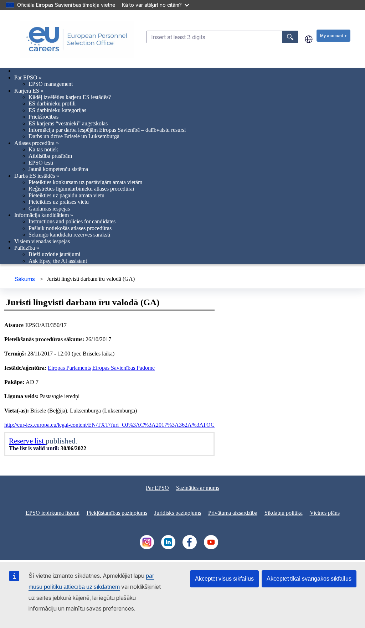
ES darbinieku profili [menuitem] (52, 103)
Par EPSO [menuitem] (28, 77)
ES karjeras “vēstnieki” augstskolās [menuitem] (68, 123)
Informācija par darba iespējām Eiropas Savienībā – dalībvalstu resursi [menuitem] (107, 130)
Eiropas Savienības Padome (123, 368)
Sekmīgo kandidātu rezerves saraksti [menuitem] (69, 235)
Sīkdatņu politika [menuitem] (283, 513)
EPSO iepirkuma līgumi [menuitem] (52, 513)
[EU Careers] (77, 39)
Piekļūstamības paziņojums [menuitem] (117, 513)
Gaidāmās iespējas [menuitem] (49, 209)
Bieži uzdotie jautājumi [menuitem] (54, 254)
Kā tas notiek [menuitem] (43, 149)
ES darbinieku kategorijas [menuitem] (57, 110)
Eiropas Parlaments (69, 368)
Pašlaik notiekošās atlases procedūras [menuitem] (70, 228)
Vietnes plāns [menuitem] (325, 513)
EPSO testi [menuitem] (41, 163)
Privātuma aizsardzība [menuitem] (232, 513)
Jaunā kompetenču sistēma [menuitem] (58, 169)
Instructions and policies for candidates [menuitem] (72, 221)
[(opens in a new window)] (147, 547)
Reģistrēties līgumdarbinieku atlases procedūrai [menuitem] (81, 189)
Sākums (24, 279)
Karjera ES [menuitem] (28, 91)
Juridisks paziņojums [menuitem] (177, 513)
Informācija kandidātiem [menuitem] (43, 215)
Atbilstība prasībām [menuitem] (50, 156)
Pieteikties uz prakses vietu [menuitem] (59, 202)
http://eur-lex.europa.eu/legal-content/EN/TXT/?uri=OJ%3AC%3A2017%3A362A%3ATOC (109, 425)
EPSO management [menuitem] (51, 84)
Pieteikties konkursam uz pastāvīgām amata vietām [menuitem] (85, 182)
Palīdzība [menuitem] (26, 248)
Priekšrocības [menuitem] (43, 117)
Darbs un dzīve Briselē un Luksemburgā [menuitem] (74, 136)
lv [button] (309, 39)
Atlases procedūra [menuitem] (36, 143)
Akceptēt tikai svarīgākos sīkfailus (309, 579)
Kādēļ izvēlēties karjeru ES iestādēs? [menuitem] (70, 97)
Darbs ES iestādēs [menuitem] (36, 176)
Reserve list (27, 441)
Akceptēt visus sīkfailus (224, 579)
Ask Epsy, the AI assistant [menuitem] (58, 261)
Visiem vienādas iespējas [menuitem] (42, 241)
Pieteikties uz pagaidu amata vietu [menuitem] (66, 195)
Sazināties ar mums (197, 488)
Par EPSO (157, 488)
